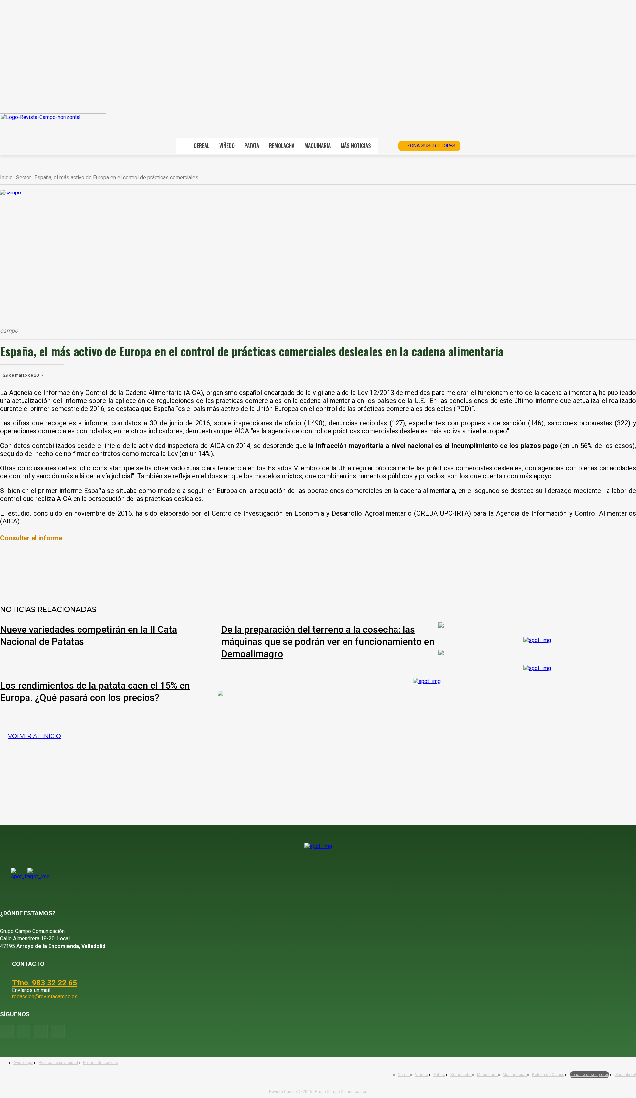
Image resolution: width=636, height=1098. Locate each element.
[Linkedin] (150, 577)
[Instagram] (23, 1031)
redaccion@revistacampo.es (45, 996)
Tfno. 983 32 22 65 (44, 982)
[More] (222, 577)
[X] (102, 577)
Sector (23, 177)
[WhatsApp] (126, 577)
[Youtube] (40, 1031)
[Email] (174, 577)
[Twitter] (58, 1031)
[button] (386, 145)
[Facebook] (78, 577)
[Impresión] (198, 577)
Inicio (6, 177)
